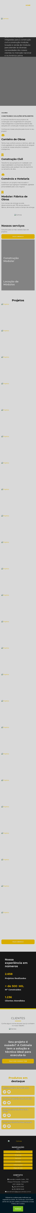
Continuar (18, 1209)
